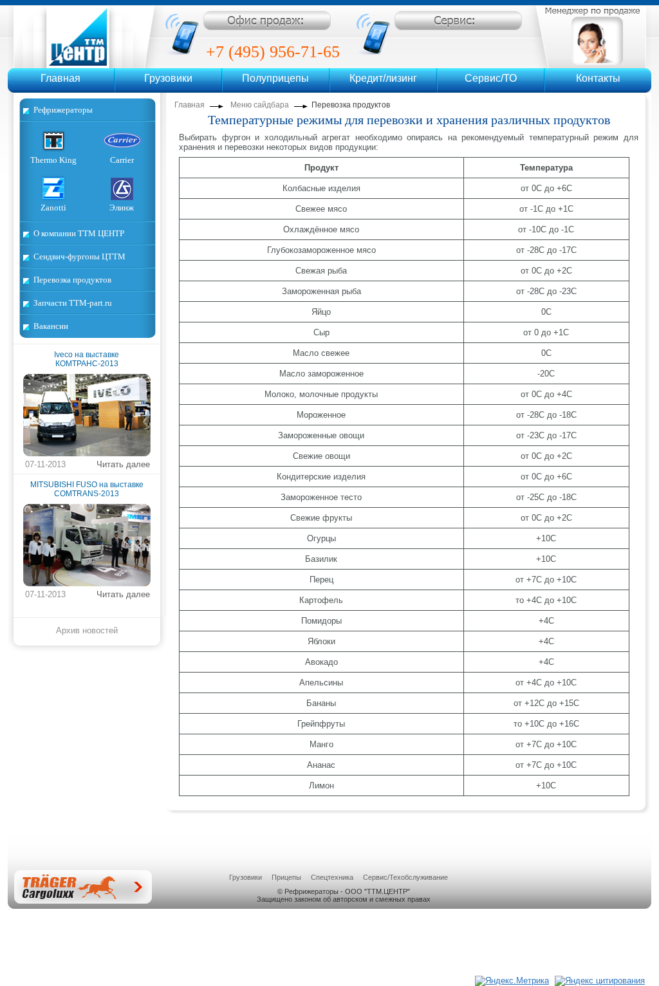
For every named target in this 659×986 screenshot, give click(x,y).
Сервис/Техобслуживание (405, 877)
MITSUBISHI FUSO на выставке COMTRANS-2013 (87, 489)
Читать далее (123, 464)
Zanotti (53, 207)
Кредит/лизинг (383, 78)
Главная (60, 78)
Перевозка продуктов (72, 279)
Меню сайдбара (259, 104)
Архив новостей (87, 630)
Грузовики (168, 78)
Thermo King (53, 160)
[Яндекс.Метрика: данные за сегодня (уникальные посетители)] (512, 981)
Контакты (598, 78)
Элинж (121, 207)
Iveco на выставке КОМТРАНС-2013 (86, 359)
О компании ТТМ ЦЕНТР (78, 233)
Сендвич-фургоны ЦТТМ (79, 256)
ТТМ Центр (84, 36)
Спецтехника (332, 877)
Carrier (122, 160)
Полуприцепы (275, 78)
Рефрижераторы (63, 110)
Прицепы (286, 877)
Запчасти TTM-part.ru (72, 303)
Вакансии (50, 326)
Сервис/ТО (491, 78)
